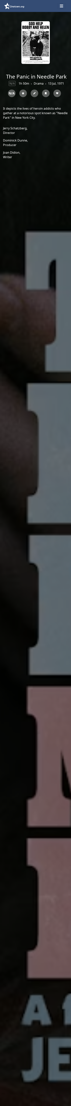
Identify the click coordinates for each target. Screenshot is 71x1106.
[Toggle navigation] (61, 6)
